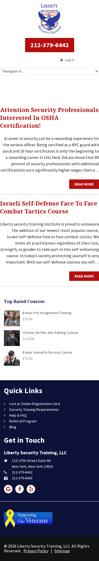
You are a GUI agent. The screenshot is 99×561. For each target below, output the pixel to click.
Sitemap (62, 550)
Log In (69, 59)
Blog (12, 427)
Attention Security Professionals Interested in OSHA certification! (49, 118)
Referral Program (23, 421)
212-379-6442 (49, 45)
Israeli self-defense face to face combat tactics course (48, 207)
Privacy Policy (35, 550)
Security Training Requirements (34, 409)
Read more (84, 184)
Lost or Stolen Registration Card (34, 403)
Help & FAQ (18, 415)
